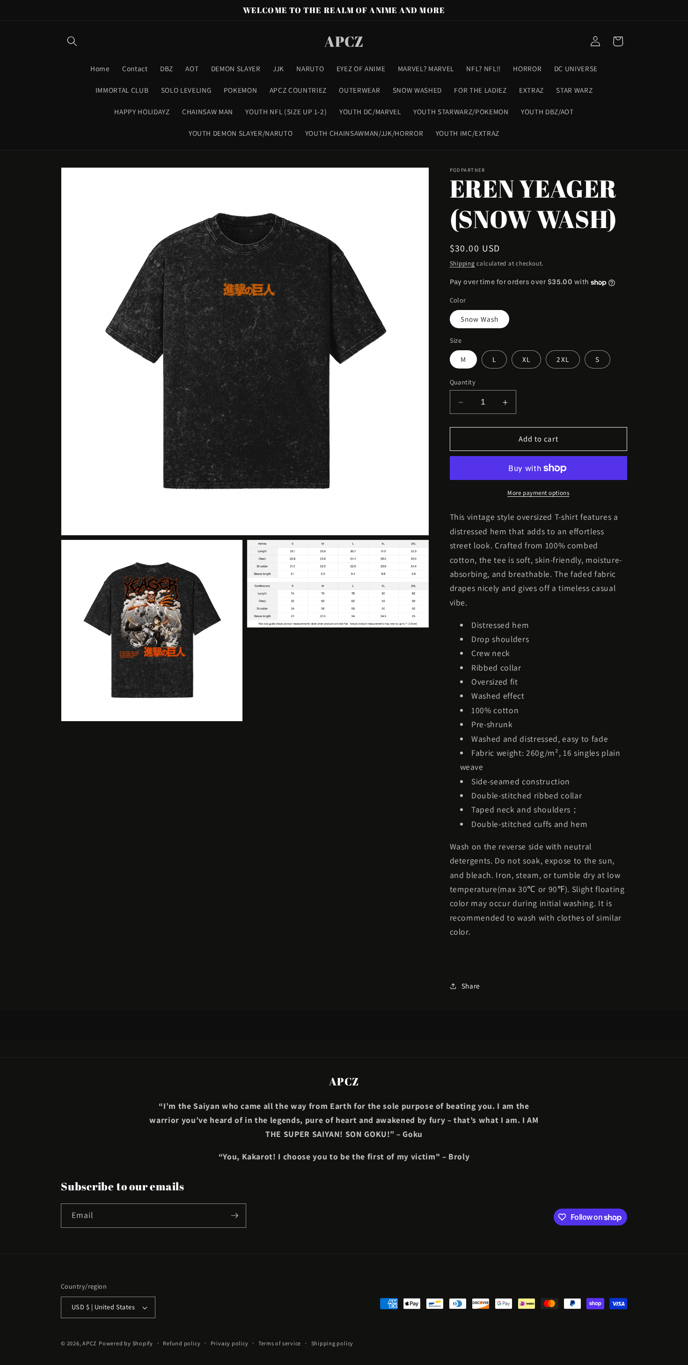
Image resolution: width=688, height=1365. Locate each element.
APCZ (89, 1343)
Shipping (462, 263)
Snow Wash (480, 319)
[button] (72, 41)
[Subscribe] (234, 1215)
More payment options (538, 493)
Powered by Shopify (126, 1343)
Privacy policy (230, 1343)
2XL (562, 359)
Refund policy (181, 1343)
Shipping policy (332, 1343)
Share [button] (470, 985)
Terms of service (279, 1343)
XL (526, 359)
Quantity (463, 381)
